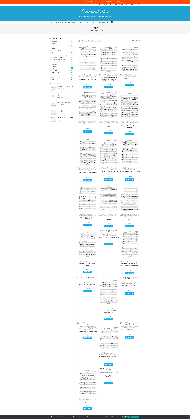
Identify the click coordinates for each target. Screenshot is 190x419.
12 (135, 40)
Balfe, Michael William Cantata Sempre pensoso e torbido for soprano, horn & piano (108, 79)
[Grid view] (79, 40)
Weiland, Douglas (111, 373)
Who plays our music (108, 4)
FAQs (116, 4)
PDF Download (55, 72)
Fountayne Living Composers (132, 326)
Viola (135, 261)
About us (100, 4)
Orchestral (54, 70)
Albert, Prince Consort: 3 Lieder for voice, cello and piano (87, 80)
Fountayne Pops (106, 353)
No (129, 416)
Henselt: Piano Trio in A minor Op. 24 (87, 284)
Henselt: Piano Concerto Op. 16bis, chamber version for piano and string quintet (129, 265)
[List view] (82, 40)
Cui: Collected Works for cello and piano (108, 125)
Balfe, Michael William (103, 74)
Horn (103, 75)
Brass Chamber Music (127, 214)
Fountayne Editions (95, 12)
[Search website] (138, 22)
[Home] (87, 30)
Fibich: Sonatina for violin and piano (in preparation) (87, 173)
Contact (121, 4)
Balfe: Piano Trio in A (129, 78)
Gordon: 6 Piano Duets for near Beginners (87, 217)
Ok (125, 416)
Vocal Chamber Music (87, 77)
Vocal (96, 76)
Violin (89, 170)
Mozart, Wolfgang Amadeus (126, 282)
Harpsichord (55, 66)
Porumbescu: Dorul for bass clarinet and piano (108, 357)
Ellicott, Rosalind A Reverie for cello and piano (130, 126)
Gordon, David (90, 215)
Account (128, 4)
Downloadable (55, 52)
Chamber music (93, 74)
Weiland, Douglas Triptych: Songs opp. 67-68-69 (109, 375)
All (139, 40)
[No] (188, 417)
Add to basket (87, 87)
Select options (87, 131)
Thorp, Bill (133, 327)
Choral (53, 48)
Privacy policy (135, 416)
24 (136, 40)
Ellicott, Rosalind (134, 122)
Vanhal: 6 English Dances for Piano (87, 402)
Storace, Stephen (128, 283)
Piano (102, 30)
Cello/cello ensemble (128, 121)
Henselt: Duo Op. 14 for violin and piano (87, 264)
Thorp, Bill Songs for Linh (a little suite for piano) (129, 330)
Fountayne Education (83, 169)
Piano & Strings (130, 76)
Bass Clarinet (101, 352)
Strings (92, 76)
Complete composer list (82, 75)
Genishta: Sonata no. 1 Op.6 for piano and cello (130, 172)
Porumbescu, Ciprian (103, 354)
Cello (89, 74)
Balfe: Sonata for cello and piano (87, 125)
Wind (109, 354)
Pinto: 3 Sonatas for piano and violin (87, 331)
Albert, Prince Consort (83, 74)
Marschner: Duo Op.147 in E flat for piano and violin (108, 311)
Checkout (137, 4)
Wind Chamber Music (114, 354)
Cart (132, 4)
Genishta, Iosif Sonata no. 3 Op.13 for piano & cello (108, 172)
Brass (122, 214)
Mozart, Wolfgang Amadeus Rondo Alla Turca (130, 286)
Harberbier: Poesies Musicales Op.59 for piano (108, 218)
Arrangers (54, 41)
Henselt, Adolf (129, 216)
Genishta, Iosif (115, 168)
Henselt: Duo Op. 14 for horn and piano (129, 218)
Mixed (87, 76)
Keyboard (83, 76)
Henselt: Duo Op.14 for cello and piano (109, 237)
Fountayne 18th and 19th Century (132, 75)
